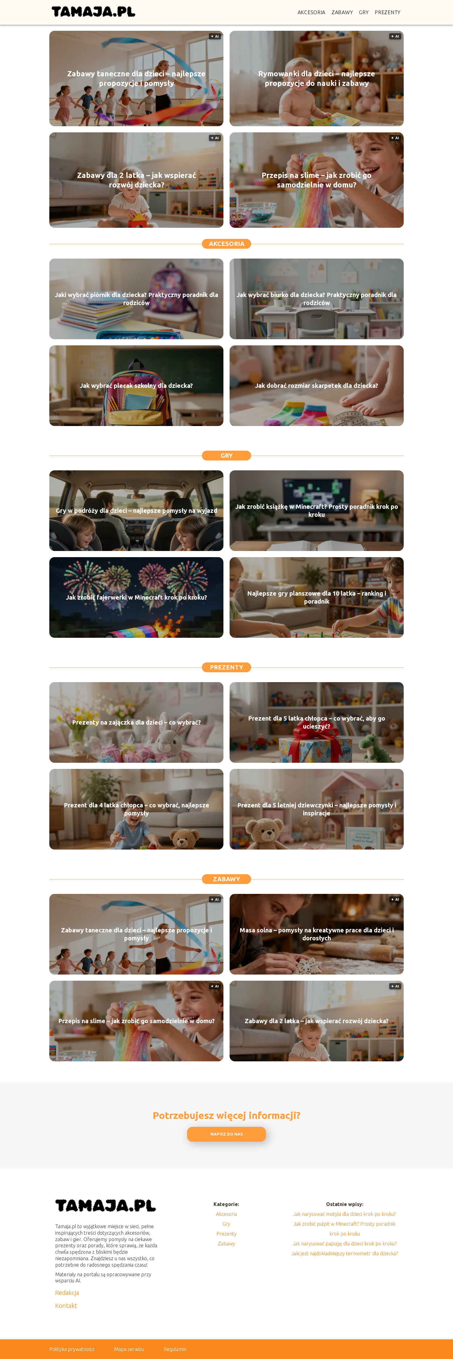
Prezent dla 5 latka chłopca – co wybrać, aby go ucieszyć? (316, 722)
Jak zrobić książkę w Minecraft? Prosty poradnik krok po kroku (316, 510)
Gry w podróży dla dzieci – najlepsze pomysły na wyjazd (136, 510)
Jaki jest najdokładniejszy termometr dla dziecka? (345, 1253)
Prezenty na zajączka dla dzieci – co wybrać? (136, 722)
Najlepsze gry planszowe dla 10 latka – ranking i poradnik (316, 597)
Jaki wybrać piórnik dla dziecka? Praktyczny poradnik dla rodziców (136, 298)
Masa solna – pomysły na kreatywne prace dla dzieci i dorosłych (317, 934)
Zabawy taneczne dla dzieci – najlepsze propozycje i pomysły (136, 78)
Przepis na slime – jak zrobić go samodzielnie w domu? (317, 180)
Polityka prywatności (71, 1349)
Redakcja (67, 1292)
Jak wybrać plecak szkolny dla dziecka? (136, 385)
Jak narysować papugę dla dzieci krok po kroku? (345, 1243)
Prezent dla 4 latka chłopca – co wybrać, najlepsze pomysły (136, 809)
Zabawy (342, 12)
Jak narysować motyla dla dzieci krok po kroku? (344, 1214)
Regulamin (175, 1349)
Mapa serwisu (129, 1349)
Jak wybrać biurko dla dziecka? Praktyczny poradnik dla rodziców (317, 298)
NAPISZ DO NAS (226, 1134)
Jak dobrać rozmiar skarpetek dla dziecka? (316, 385)
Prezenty (388, 12)
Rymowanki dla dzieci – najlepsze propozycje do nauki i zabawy (316, 78)
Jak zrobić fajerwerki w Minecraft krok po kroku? (136, 597)
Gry (364, 12)
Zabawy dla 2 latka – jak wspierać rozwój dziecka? (136, 180)
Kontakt (66, 1305)
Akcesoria (311, 12)
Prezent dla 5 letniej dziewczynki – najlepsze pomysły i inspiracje (316, 809)
